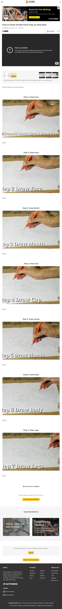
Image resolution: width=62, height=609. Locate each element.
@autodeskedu (9, 595)
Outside (42, 575)
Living (42, 573)
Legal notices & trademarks (45, 605)
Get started (54, 573)
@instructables (9, 591)
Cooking (42, 571)
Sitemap (53, 578)
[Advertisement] (31, 13)
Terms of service (27, 603)
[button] (2, 2)
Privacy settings (49, 603)
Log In (31, 553)
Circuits (32, 571)
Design (12, 28)
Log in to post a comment (31, 560)
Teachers (42, 578)
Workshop (32, 573)
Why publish (55, 571)
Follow (14, 76)
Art (16, 28)
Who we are (54, 580)
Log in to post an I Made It (31, 499)
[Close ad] (58, 7)
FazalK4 (6, 28)
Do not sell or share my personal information (23, 605)
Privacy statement (38, 603)
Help (52, 575)
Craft (31, 578)
